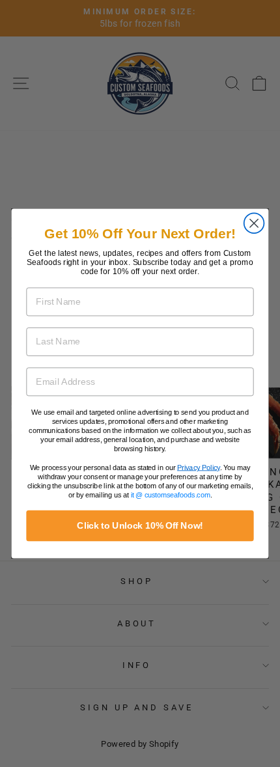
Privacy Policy (198, 467)
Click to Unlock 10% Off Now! (140, 526)
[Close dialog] (254, 223)
